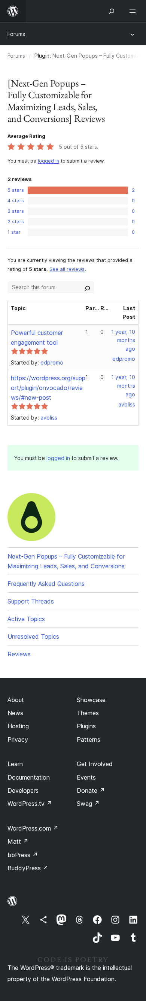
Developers (23, 790)
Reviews (19, 654)
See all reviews (67, 269)
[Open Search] (111, 11)
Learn (15, 764)
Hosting (18, 726)
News (15, 713)
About (15, 700)
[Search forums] (87, 287)
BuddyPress (27, 868)
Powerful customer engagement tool (37, 337)
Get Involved (95, 764)
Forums (16, 34)
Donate (91, 790)
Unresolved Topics (33, 636)
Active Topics (26, 619)
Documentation (28, 777)
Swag (88, 803)
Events (86, 777)
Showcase (91, 700)
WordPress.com (32, 828)
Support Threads (30, 601)
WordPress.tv (29, 803)
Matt (17, 841)
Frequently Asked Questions (46, 583)
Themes (88, 713)
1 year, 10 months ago (123, 340)
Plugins (86, 726)
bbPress (22, 855)
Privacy (17, 739)
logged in (48, 161)
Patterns (88, 739)
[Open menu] (134, 11)
